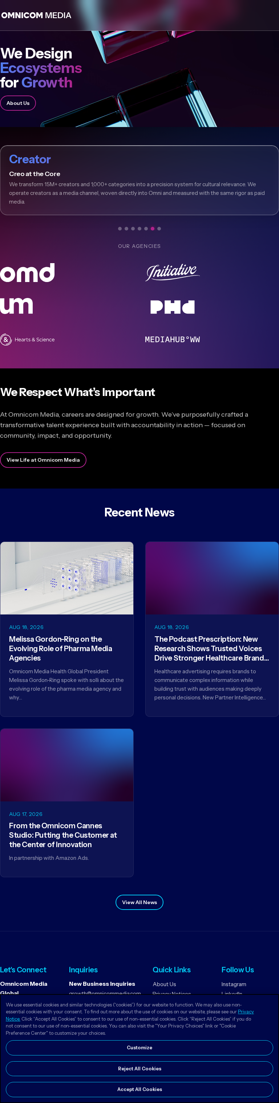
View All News (139, 902)
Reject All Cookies (139, 1068)
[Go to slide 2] (126, 228)
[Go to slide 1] (120, 228)
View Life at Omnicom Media (43, 460)
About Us (18, 103)
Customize (139, 1047)
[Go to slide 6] (152, 228)
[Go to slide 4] (139, 228)
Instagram (234, 984)
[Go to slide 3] (133, 228)
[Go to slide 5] (146, 228)
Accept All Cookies (139, 1089)
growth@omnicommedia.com (105, 993)
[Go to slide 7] (159, 228)
